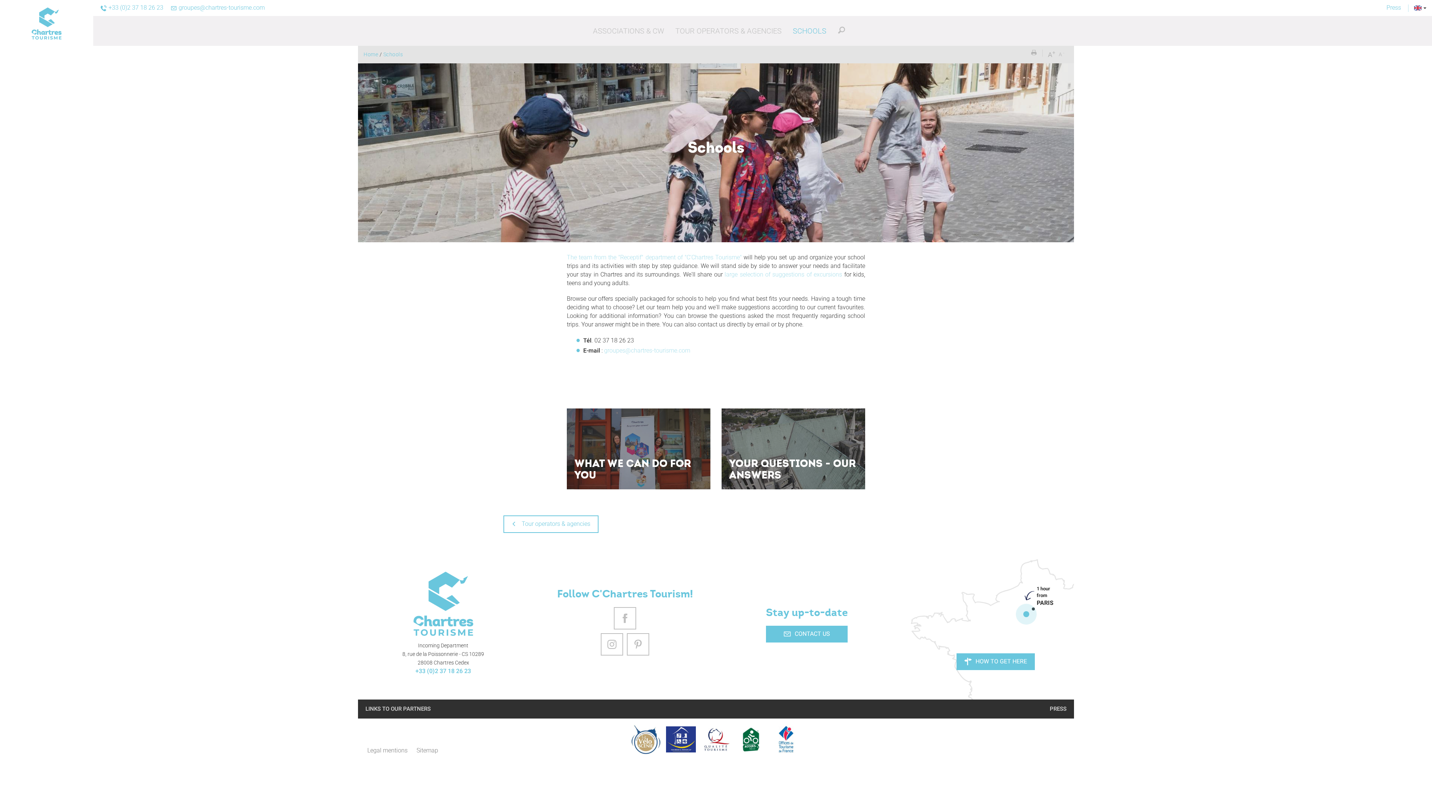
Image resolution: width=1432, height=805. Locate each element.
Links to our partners (398, 708)
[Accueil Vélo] (751, 739)
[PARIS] (1026, 614)
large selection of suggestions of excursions (783, 274)
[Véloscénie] (646, 739)
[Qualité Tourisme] (716, 739)
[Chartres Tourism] (443, 604)
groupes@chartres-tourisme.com (222, 7)
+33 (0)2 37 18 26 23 (443, 671)
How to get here (1001, 661)
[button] (628, 31)
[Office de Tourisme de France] (786, 739)
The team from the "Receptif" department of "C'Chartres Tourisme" (654, 257)
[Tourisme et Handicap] (681, 739)
